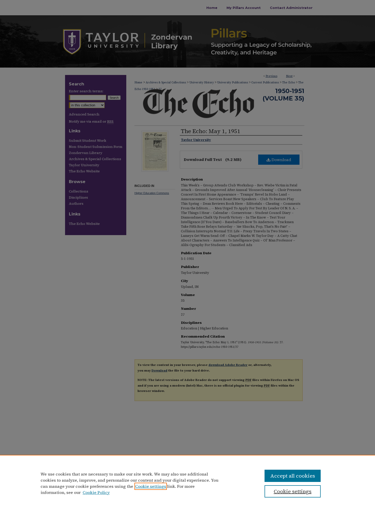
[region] (187, 483)
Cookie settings (150, 486)
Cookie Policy (96, 492)
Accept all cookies (292, 475)
